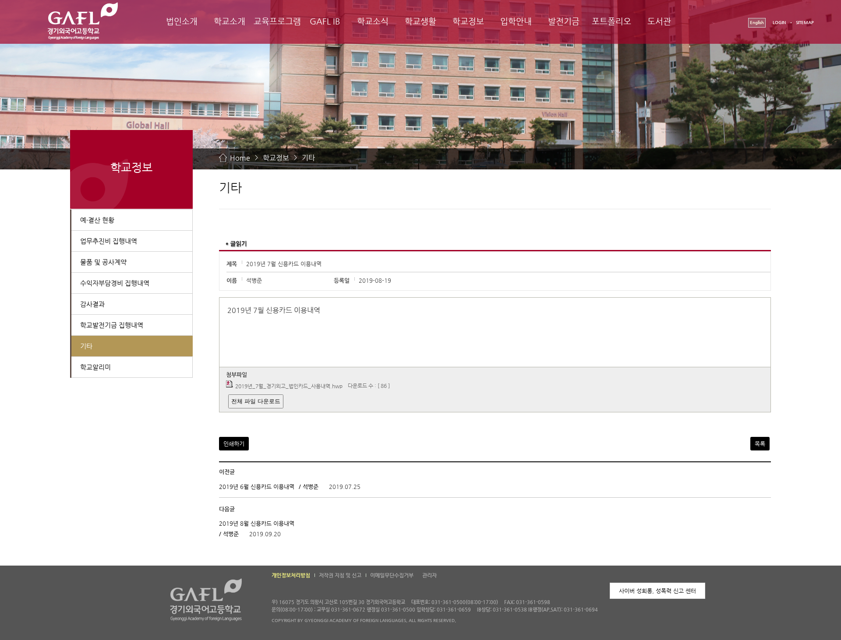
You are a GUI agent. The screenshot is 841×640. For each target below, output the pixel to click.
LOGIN (779, 22)
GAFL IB (325, 21)
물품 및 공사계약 (103, 262)
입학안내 (516, 21)
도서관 (659, 21)
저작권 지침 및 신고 (340, 575)
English (757, 22)
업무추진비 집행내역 (108, 241)
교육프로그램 (277, 21)
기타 (308, 158)
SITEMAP (805, 22)
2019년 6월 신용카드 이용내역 (256, 486)
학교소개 (229, 21)
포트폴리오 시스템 (611, 29)
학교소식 (373, 21)
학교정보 (468, 21)
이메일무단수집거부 (391, 575)
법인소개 (182, 21)
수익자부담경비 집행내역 (114, 283)
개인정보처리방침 (291, 575)
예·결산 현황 (97, 220)
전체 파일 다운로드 (255, 401)
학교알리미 (95, 367)
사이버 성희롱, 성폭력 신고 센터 (657, 590)
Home (240, 158)
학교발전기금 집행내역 (111, 325)
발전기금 (564, 21)
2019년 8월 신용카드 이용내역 (256, 523)
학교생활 (420, 21)
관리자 (429, 575)
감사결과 (92, 304)
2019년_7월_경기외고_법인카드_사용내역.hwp (289, 386)
